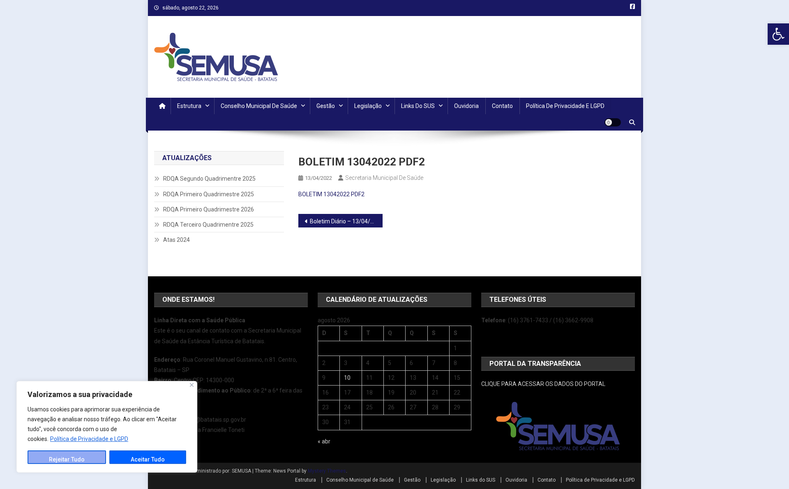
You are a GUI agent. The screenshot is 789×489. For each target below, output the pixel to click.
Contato (502, 106)
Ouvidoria (466, 106)
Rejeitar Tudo (67, 459)
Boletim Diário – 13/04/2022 (346, 221)
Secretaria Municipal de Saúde (384, 177)
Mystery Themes (327, 471)
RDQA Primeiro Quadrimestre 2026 (208, 209)
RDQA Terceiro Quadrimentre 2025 (208, 224)
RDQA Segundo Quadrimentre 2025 (209, 178)
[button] (778, 34)
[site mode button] (612, 122)
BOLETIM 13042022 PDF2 (331, 194)
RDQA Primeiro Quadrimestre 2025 (208, 194)
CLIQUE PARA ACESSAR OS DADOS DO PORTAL (543, 384)
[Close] (192, 385)
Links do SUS (418, 106)
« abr (324, 441)
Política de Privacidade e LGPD (89, 439)
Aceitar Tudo (148, 459)
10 (347, 377)
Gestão (325, 106)
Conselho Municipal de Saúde (259, 106)
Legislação (368, 106)
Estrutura (189, 106)
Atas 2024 (176, 239)
